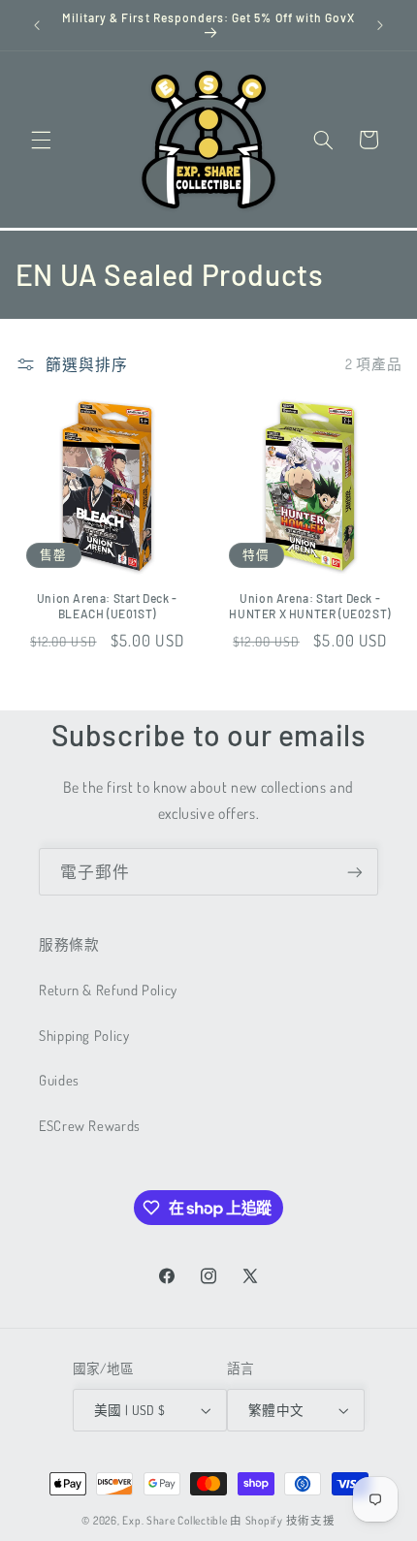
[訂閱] (355, 872)
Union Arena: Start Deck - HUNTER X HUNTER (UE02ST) (309, 605)
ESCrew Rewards (90, 1125)
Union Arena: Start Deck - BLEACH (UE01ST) (107, 605)
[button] (40, 139)
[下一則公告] (380, 25)
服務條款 (69, 944)
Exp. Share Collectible (174, 1520)
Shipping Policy (84, 1035)
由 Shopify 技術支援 (282, 1520)
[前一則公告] (37, 25)
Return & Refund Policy (108, 989)
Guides (59, 1079)
